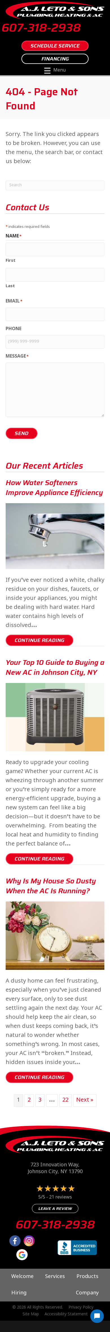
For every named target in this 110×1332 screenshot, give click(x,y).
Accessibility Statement (66, 1314)
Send (21, 433)
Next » (84, 1100)
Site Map (31, 1314)
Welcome (22, 1276)
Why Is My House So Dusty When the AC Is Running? (51, 885)
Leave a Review (55, 1208)
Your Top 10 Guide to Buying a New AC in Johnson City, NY (55, 667)
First (11, 260)
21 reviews (60, 1198)
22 (65, 1100)
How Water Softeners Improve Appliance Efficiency (54, 487)
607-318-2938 (41, 28)
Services (55, 1276)
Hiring (19, 1293)
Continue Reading (44, 640)
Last (10, 286)
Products (87, 1276)
